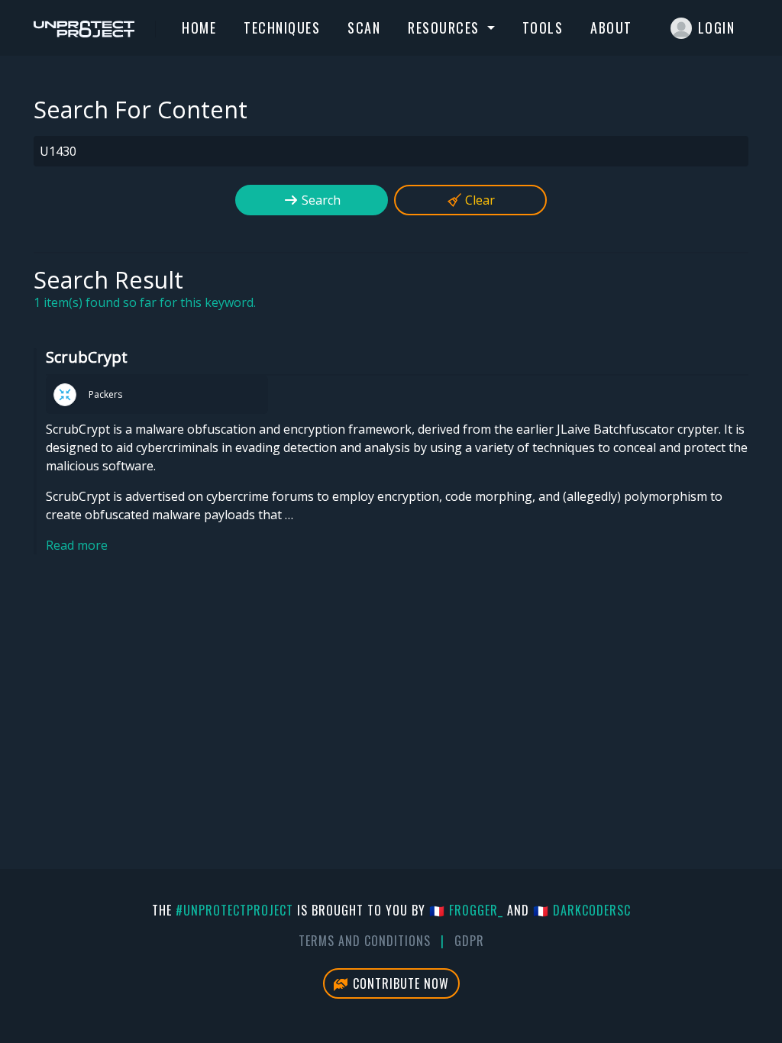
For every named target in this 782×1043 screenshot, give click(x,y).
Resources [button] (445, 27)
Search (320, 200)
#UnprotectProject (234, 910)
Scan (363, 27)
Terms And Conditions (365, 941)
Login (716, 27)
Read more (77, 545)
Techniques (282, 27)
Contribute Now (399, 983)
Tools (543, 27)
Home (199, 27)
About (611, 27)
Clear (478, 200)
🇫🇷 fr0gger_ (466, 910)
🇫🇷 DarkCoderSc (582, 910)
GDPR (469, 941)
